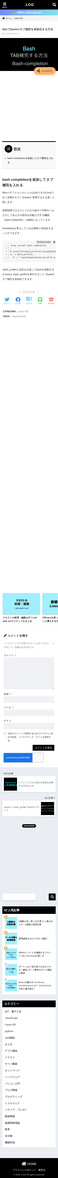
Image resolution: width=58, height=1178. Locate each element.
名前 (8, 694)
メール (9, 707)
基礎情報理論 (12, 1123)
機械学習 (10, 1142)
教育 (7, 1129)
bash (16, 316)
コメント (10, 655)
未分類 (8, 1136)
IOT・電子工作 (13, 1011)
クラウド (10, 1057)
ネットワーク (12, 1070)
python (9, 1031)
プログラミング (13, 1096)
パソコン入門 (12, 1083)
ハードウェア (12, 1077)
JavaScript (11, 1018)
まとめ (8, 1044)
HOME (31, 1164)
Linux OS (23, 311)
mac (23, 316)
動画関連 (10, 1116)
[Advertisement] (29, 106)
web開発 (10, 1038)
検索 (52, 897)
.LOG (29, 5)
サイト (7, 720)
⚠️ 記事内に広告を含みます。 (29, 12)
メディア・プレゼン (16, 1109)
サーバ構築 (11, 1064)
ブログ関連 (11, 1090)
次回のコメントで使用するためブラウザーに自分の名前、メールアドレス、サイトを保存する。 (30, 737)
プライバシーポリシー (24, 1170)
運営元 (41, 1170)
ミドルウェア (12, 1103)
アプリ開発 (11, 1051)
